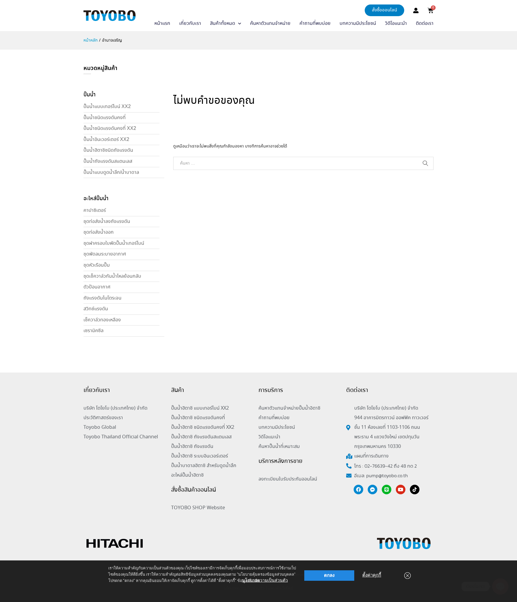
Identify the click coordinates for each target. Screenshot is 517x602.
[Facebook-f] (358, 489)
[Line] (386, 489)
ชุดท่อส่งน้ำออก (98, 232)
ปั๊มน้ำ (89, 95)
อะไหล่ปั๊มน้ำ (95, 199)
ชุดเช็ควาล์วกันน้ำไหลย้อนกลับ (112, 276)
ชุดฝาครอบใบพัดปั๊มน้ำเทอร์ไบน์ (113, 243)
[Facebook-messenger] (372, 489)
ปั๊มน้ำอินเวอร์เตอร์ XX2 (106, 139)
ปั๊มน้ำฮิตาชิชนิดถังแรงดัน (108, 150)
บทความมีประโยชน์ (358, 23)
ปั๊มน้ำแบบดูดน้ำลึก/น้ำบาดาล (111, 172)
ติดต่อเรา (425, 23)
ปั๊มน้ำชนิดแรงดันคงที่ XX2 (109, 128)
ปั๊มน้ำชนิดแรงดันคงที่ (104, 117)
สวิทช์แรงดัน (95, 308)
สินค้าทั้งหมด (222, 23)
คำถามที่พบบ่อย (315, 23)
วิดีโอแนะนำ (396, 23)
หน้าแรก (162, 23)
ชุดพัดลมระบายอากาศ (104, 254)
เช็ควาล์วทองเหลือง (102, 320)
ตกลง (329, 575)
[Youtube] (400, 489)
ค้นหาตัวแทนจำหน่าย (270, 23)
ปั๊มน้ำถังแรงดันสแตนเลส (107, 161)
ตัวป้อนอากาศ (96, 287)
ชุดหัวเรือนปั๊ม (96, 265)
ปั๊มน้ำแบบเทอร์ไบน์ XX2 (107, 106)
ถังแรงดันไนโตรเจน (102, 298)
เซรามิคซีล (93, 330)
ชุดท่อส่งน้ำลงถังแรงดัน (106, 221)
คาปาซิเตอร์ (94, 210)
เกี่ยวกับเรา (190, 23)
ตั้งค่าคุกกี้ (371, 575)
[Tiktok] (414, 489)
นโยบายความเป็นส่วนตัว (265, 580)
